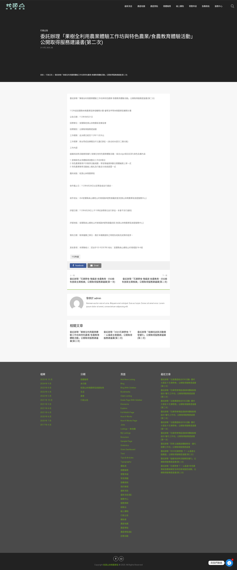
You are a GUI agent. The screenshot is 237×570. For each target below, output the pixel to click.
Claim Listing (126, 396)
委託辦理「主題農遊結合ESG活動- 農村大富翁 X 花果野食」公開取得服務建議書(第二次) (178, 404)
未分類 (83, 383)
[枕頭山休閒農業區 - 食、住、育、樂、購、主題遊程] (37, 6)
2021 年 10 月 (46, 400)
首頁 (42, 75)
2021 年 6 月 (45, 412)
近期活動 (124, 536)
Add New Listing (128, 379)
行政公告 (44, 30)
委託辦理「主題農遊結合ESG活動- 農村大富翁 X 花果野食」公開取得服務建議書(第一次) (178, 425)
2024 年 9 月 (45, 383)
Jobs (123, 424)
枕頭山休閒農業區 (111, 564)
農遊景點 (154, 6)
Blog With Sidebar (128, 387)
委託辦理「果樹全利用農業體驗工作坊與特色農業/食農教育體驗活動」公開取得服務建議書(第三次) (84, 336)
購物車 (123, 519)
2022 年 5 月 (45, 396)
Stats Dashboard (128, 449)
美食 (82, 396)
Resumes (125, 437)
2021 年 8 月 (45, 408)
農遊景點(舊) (126, 531)
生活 (82, 391)
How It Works (126, 416)
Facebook (79, 265)
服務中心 (218, 6)
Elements (125, 404)
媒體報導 (167, 6)
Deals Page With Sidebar (131, 400)
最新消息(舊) (126, 494)
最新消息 (128, 6)
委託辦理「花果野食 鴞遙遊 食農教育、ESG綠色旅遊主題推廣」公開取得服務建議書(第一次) (92, 280)
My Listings (126, 433)
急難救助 (206, 6)
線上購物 (180, 6)
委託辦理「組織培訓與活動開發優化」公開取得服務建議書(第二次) (151, 335)
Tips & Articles (127, 457)
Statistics (125, 445)
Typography (126, 461)
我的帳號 (124, 486)
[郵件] (121, 558)
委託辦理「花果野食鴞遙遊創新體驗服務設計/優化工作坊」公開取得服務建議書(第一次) (178, 436)
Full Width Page (127, 412)
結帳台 (123, 507)
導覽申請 (193, 6)
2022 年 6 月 (45, 391)
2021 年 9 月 (45, 404)
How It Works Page (129, 420)
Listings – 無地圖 (128, 429)
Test (123, 453)
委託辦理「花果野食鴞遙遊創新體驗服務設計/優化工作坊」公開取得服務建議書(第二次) (178, 415)
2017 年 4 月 (45, 424)
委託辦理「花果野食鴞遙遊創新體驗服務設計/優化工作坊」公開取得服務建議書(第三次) (178, 393)
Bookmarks (125, 391)
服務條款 (124, 503)
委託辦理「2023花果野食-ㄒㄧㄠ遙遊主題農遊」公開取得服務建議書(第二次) (118, 335)
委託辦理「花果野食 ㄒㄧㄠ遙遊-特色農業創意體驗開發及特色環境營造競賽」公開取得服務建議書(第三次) (178, 469)
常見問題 (124, 478)
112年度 (75, 256)
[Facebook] (115, 558)
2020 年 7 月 (45, 420)
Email (96, 265)
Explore (124, 408)
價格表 (123, 466)
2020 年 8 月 (45, 416)
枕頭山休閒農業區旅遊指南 (92, 387)
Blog (122, 383)
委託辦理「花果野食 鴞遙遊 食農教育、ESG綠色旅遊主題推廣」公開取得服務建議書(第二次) (144, 280)
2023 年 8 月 (45, 387)
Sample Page (126, 441)
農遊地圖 (141, 6)
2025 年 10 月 (46, 379)
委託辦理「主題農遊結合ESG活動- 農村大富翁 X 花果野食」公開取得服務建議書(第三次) (178, 383)
